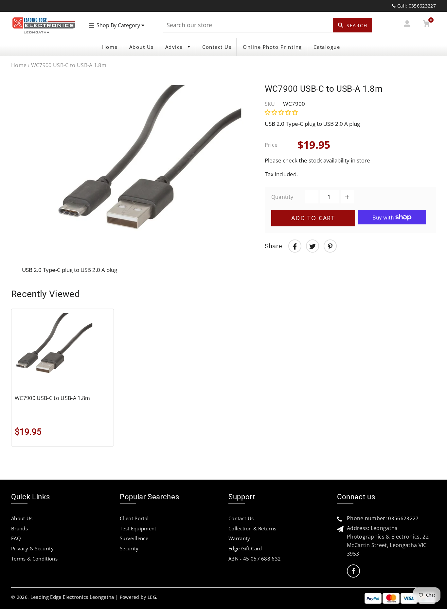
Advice (175, 47)
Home (110, 47)
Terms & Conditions (34, 558)
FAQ (16, 538)
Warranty (239, 538)
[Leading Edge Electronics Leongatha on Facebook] (353, 571)
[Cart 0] (426, 25)
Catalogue (326, 47)
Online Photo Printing (272, 47)
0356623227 (403, 518)
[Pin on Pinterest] (330, 246)
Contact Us (216, 47)
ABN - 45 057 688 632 (254, 558)
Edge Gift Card (245, 548)
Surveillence (134, 538)
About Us (141, 47)
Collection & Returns (252, 528)
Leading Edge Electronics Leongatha (72, 597)
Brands (19, 528)
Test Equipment (138, 528)
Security (129, 548)
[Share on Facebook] (294, 246)
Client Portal (134, 518)
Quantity (282, 196)
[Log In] (407, 25)
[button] (282, 112)
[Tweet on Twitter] (312, 246)
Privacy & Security (32, 548)
